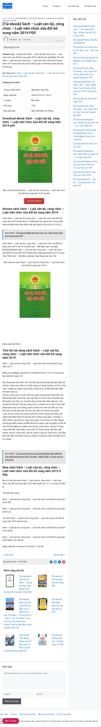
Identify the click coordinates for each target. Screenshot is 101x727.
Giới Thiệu (4, 714)
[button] (34, 201)
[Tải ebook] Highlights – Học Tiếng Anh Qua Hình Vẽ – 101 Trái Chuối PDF (85, 122)
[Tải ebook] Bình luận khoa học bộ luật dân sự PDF (57, 605)
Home (45, 6)
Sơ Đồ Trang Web (64, 714)
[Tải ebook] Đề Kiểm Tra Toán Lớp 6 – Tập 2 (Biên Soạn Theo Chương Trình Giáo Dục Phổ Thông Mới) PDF (85, 88)
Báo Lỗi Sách (10, 721)
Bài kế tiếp (58, 555)
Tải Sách (56, 6)
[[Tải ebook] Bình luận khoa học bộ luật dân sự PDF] (42, 608)
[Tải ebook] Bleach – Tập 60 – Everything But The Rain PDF (84, 182)
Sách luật (11, 18)
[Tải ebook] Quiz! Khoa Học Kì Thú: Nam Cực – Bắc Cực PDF (86, 50)
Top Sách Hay (73, 6)
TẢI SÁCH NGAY (34, 201)
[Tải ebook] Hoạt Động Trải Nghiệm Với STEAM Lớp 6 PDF (85, 60)
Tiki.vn (48, 483)
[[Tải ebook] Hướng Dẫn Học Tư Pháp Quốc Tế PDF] (42, 644)
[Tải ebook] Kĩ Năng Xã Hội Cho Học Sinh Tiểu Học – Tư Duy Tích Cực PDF (85, 164)
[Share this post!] (51, 562)
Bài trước (9, 555)
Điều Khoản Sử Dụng (46, 714)
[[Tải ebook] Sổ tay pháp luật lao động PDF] (42, 585)
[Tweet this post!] (55, 562)
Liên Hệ (13, 714)
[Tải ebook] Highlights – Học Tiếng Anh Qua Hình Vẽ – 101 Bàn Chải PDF (85, 154)
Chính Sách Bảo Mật (27, 714)
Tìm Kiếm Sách (90, 6)
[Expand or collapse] (62, 47)
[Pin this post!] (63, 562)
